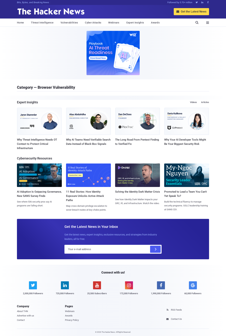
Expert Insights (135, 22)
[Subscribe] (155, 249)
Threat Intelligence (42, 22)
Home (20, 22)
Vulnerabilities (69, 22)
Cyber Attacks (93, 22)
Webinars (113, 22)
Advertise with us (25, 315)
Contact (21, 320)
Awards (155, 22)
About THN (22, 311)
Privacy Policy (72, 320)
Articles (205, 102)
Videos (193, 102)
